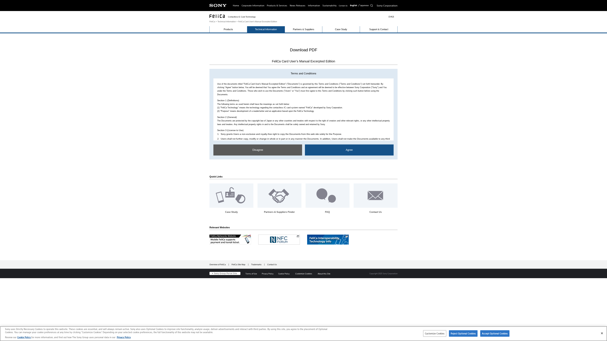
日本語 (391, 17)
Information (314, 5)
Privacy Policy (267, 273)
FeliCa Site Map (238, 265)
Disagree (257, 149)
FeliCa (212, 22)
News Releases (297, 5)
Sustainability (329, 5)
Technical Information (227, 22)
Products (228, 29)
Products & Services (277, 5)
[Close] (601, 333)
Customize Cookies (303, 274)
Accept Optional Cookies (495, 333)
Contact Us (343, 5)
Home (236, 5)
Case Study (341, 29)
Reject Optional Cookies (463, 333)
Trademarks (256, 265)
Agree (349, 149)
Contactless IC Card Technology (242, 17)
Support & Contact (378, 29)
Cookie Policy (284, 273)
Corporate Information (253, 5)
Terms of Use (251, 273)
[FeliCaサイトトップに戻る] (217, 16)
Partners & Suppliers (303, 29)
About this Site (324, 273)
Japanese (364, 5)
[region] (303, 333)
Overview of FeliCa (217, 265)
